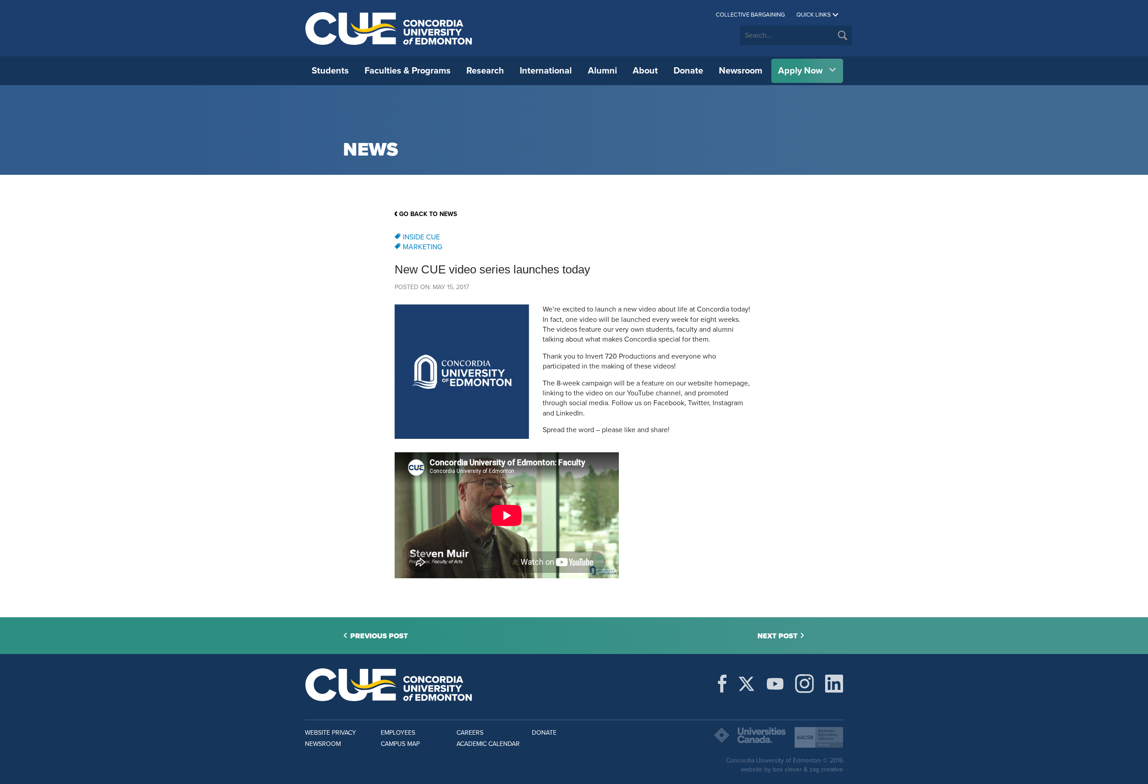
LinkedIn (834, 683)
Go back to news (428, 214)
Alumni (602, 70)
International (546, 70)
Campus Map (400, 744)
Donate (688, 70)
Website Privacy (330, 732)
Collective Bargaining (750, 14)
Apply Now (800, 70)
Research (485, 70)
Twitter (746, 683)
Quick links (813, 14)
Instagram (804, 683)
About (645, 70)
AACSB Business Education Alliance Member (819, 737)
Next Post (777, 636)
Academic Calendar (488, 744)
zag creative (826, 769)
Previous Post (379, 636)
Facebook (722, 683)
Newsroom (740, 70)
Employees (398, 732)
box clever (787, 769)
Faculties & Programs (408, 70)
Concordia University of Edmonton (389, 28)
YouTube (775, 683)
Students (330, 70)
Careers (470, 732)
